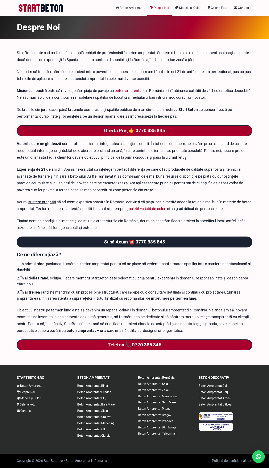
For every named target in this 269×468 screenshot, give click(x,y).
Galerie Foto (219, 8)
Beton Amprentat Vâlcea (215, 404)
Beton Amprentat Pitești (154, 408)
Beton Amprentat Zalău (154, 390)
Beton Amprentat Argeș (215, 398)
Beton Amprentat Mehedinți (96, 423)
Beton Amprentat (131, 8)
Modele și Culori (189, 8)
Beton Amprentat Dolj (213, 385)
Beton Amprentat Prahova (155, 421)
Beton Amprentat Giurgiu (94, 435)
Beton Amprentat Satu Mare (157, 402)
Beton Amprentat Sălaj (153, 384)
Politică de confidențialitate (232, 461)
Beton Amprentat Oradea (94, 392)
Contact (243, 8)
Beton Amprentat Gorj (213, 392)
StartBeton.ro (53, 461)
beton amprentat (128, 90)
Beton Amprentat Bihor (92, 385)
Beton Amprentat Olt (91, 429)
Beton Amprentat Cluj (91, 398)
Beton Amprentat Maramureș (158, 396)
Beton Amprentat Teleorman (157, 433)
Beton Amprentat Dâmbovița (157, 427)
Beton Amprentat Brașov (154, 415)
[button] (258, 456)
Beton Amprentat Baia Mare (96, 404)
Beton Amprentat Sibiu (92, 410)
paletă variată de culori (147, 208)
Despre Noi (161, 8)
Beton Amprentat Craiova (94, 417)
